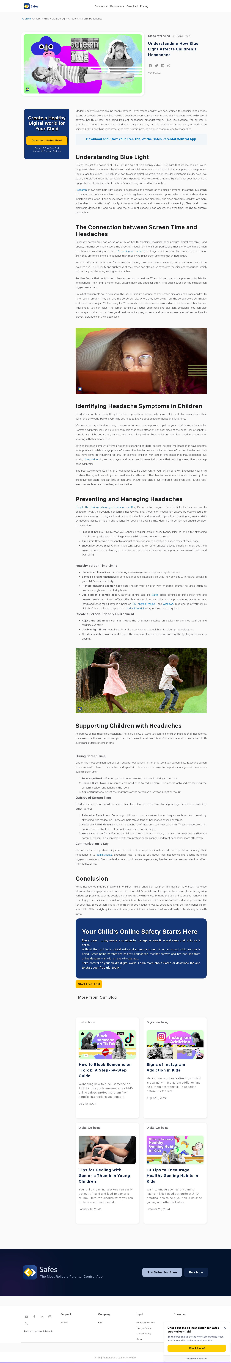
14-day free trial (135, 608)
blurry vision (91, 459)
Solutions (100, 6)
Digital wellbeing (159, 36)
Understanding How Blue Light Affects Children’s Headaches (173, 49)
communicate (104, 854)
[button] (150, 65)
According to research (131, 251)
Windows (168, 603)
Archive (26, 18)
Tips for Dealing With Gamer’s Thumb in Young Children (104, 1176)
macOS (152, 603)
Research (81, 189)
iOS (134, 603)
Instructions (87, 1022)
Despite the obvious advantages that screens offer (105, 507)
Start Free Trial (89, 984)
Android (142, 603)
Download (132, 6)
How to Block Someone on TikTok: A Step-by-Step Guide (105, 1070)
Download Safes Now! (47, 140)
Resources (116, 6)
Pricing (144, 6)
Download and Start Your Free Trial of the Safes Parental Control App (141, 139)
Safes (155, 594)
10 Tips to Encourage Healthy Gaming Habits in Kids (172, 1176)
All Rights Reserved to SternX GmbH (115, 1357)
